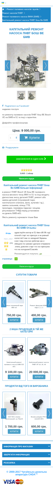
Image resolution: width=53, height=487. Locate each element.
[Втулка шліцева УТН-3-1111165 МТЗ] (39, 404)
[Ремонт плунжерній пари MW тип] (14, 292)
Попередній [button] (7, 65)
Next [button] (49, 302)
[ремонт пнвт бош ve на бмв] (21, 95)
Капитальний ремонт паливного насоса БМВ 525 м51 (14, 364)
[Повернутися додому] (3, 9)
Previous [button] (3, 302)
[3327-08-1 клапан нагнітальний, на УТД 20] (14, 404)
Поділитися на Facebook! (17, 106)
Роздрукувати (11, 147)
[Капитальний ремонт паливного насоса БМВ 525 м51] (14, 349)
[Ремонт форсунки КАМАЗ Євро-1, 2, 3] (39, 292)
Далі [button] (45, 65)
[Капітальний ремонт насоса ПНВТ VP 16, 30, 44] (39, 349)
